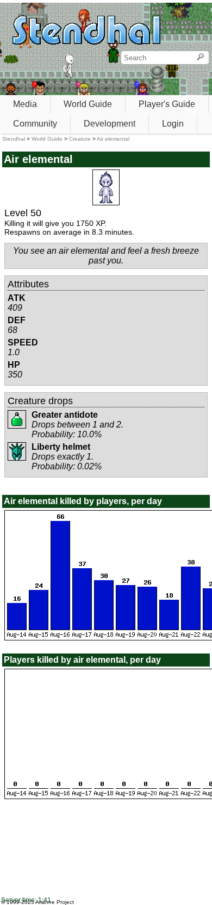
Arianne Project (54, 902)
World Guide (88, 104)
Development (109, 123)
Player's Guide (167, 104)
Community (35, 123)
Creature (80, 139)
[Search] (200, 57)
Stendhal (13, 139)
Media (25, 104)
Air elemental (113, 139)
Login (173, 123)
